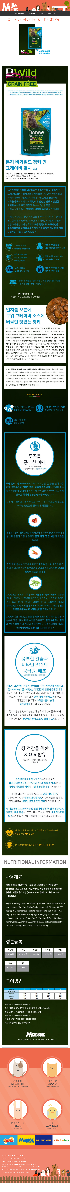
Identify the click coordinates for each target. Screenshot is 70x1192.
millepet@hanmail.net (34, 1169)
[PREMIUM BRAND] (52, 1067)
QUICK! (52, 1124)
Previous (4, 40)
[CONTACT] (52, 1109)
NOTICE (41, 13)
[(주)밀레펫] (10, 5)
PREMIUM (52, 1083)
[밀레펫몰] (43, 1140)
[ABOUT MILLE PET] (18, 1067)
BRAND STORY (19, 13)
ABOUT (18, 1083)
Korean (56, 7)
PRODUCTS (31, 13)
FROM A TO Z (18, 1124)
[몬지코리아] (26, 1140)
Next (66, 40)
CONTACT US (51, 13)
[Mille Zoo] (9, 1140)
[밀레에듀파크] (61, 1140)
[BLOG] (18, 1109)
